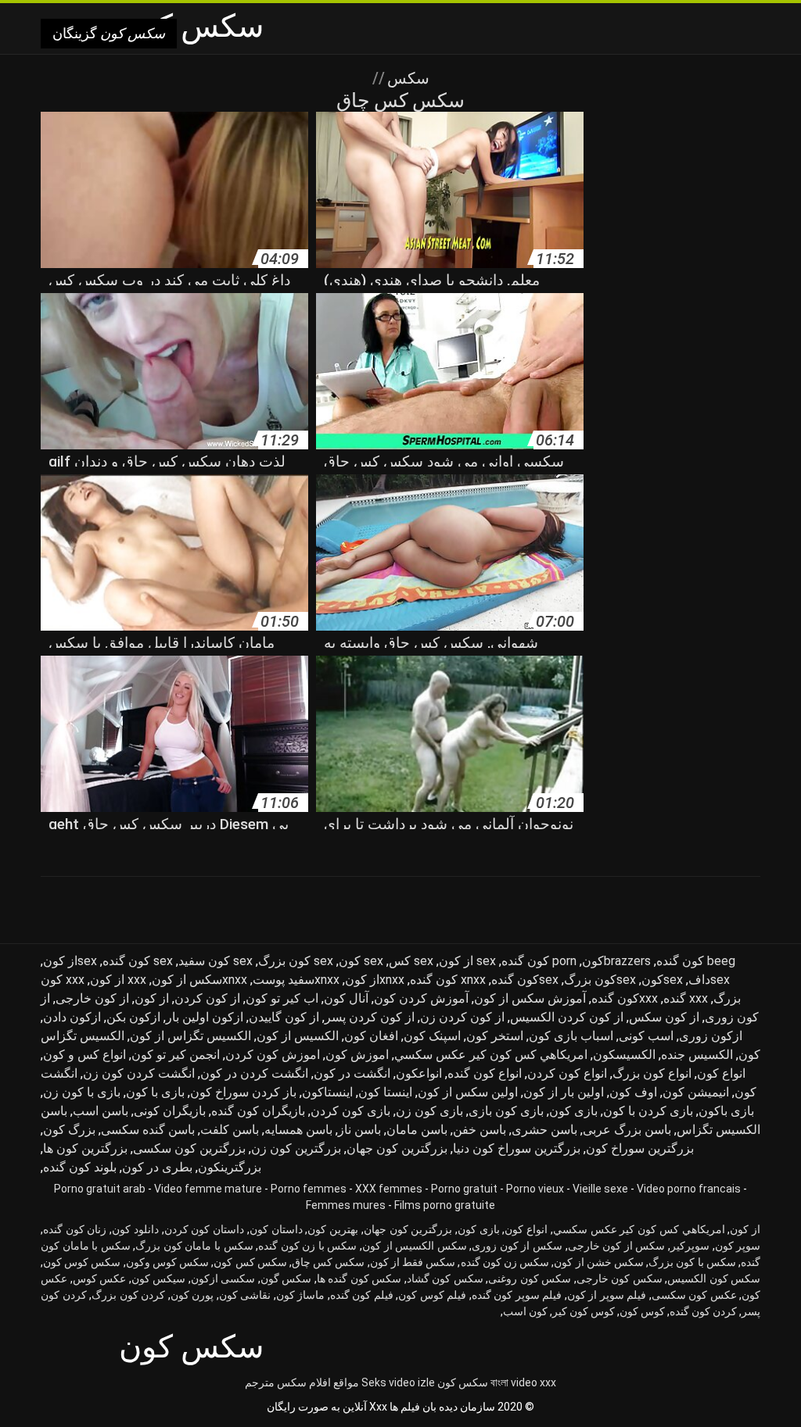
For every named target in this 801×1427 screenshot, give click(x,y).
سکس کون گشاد (445, 1278)
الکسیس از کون (298, 1035)
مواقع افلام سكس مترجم (302, 1382)
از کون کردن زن (462, 1017)
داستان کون (276, 1229)
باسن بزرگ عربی (627, 1129)
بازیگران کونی (170, 1110)
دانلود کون (135, 1229)
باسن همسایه (298, 1129)
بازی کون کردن (350, 1110)
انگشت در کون (352, 1073)
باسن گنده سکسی (148, 1129)
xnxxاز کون (374, 979)
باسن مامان (416, 1129)
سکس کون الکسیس (713, 1278)
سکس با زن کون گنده (307, 1245)
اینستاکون (327, 1092)
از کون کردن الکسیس (566, 1017)
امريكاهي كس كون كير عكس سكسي (490, 1054)
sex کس (411, 960)
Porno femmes (309, 1188)
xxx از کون (118, 979)
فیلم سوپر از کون (607, 1295)
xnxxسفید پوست (296, 979)
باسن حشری (544, 1129)
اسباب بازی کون (571, 1035)
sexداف (709, 979)
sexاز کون (70, 960)
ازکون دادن (72, 1017)
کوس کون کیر (583, 1311)
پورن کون (192, 1295)
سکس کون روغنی (529, 1278)
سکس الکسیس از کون (414, 1245)
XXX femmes (388, 1188)
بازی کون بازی (506, 1110)
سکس (406, 78)
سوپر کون (738, 1245)
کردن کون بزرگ (128, 1295)
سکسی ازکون (223, 1278)
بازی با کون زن (81, 1092)
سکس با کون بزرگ (692, 1262)
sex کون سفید (215, 960)
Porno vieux (535, 1188)
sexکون (662, 979)
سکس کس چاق (328, 1262)
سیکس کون (158, 1278)
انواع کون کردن (567, 1073)
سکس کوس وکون (167, 1262)
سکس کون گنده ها (359, 1278)
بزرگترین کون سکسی (189, 1148)
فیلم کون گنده (361, 1295)
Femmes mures (346, 1205)
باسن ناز (359, 1129)
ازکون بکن (133, 1017)
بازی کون (573, 1110)
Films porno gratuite (444, 1205)
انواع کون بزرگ (651, 1073)
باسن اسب (100, 1110)
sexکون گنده (525, 979)
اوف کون (633, 1092)
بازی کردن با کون (648, 1110)
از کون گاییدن (284, 1017)
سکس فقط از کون (413, 1262)
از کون (152, 998)
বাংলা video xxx (523, 1382)
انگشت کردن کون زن (139, 1073)
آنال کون (346, 998)
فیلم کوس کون (432, 1295)
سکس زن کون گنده (505, 1262)
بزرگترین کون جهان (397, 1148)
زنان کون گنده (74, 1229)
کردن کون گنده (703, 1311)
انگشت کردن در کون (254, 1073)
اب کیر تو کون (282, 998)
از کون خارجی (92, 998)
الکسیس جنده (697, 1054)
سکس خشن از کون (599, 1262)
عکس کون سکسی (694, 1295)
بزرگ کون (69, 1129)
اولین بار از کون (563, 1092)
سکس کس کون (250, 1262)
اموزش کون (357, 1054)
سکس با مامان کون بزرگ (194, 1245)
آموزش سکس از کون (530, 998)
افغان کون (371, 1035)
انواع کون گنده (484, 1073)
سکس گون (286, 1278)
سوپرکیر (689, 1245)
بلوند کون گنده (80, 1167)
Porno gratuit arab (99, 1188)
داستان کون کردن (204, 1229)
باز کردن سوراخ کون (243, 1092)
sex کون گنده (137, 960)
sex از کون (467, 960)
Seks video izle (398, 1382)
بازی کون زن (429, 1110)
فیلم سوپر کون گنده (517, 1295)
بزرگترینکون (229, 1167)
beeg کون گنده (695, 960)
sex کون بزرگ (295, 960)
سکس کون (462, 1382)
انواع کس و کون (84, 1054)
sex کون (361, 960)
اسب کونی (646, 1035)
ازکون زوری (710, 1035)
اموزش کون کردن (272, 1054)
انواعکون (419, 1073)
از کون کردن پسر (370, 1017)
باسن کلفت (229, 1129)
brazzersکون (616, 960)
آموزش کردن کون (421, 998)
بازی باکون (726, 1110)
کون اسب (525, 1311)
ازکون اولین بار (204, 1017)
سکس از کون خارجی (617, 1245)
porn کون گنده (539, 960)
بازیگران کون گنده (258, 1110)
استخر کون (494, 1035)
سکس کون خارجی (620, 1278)
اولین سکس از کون (468, 1092)
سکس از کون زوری (517, 1245)
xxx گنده (685, 998)
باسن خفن (479, 1129)
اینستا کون (385, 1092)
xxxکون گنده (624, 998)
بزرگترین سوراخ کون (640, 1148)
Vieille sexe (600, 1188)
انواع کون (721, 1073)
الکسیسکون (624, 1054)
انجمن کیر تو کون (175, 1054)
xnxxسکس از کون (199, 979)
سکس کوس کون (81, 1262)
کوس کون (642, 1311)
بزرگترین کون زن (296, 1148)
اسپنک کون (432, 1035)
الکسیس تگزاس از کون (190, 1035)
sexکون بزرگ (600, 979)
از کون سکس (664, 1017)
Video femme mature (208, 1188)
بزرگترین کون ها (85, 1148)
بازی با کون (155, 1092)
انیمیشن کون (696, 1092)
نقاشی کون (245, 1295)
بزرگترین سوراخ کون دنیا (516, 1148)
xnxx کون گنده (448, 979)
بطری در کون (157, 1167)
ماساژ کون (300, 1295)
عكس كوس (100, 1278)
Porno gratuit (464, 1188)
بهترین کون (332, 1229)
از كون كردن (207, 998)
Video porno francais (689, 1188)
